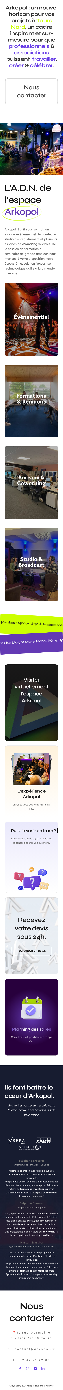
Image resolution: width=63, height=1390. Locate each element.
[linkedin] (43, 1369)
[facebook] (20, 1369)
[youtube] (35, 1369)
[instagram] (28, 1369)
